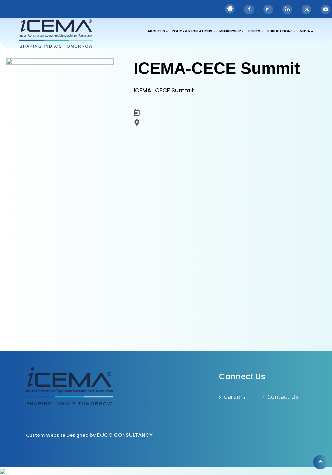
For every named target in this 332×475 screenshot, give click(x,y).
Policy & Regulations (192, 31)
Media (305, 31)
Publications (280, 31)
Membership (230, 31)
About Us (156, 31)
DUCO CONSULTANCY (125, 435)
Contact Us (283, 397)
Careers (234, 397)
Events (254, 31)
